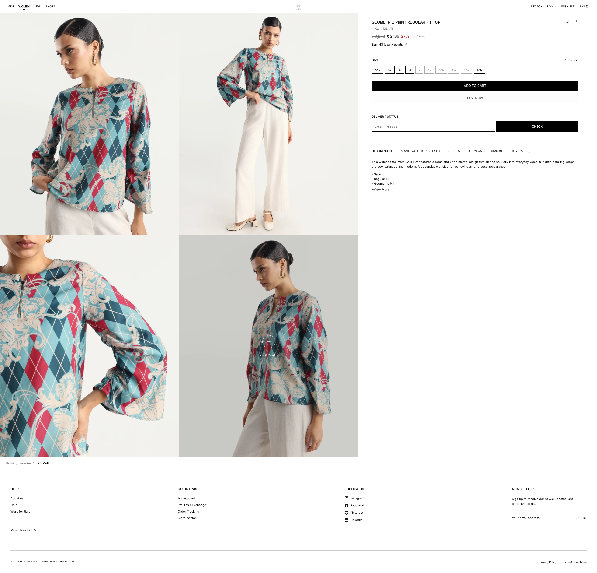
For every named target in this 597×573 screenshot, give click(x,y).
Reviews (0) (521, 151)
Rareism (25, 463)
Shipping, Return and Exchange (475, 151)
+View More (380, 189)
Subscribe (579, 518)
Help (13, 505)
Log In (551, 6)
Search (536, 6)
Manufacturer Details (420, 151)
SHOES (50, 6)
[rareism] (298, 6)
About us (17, 498)
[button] (567, 21)
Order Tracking (188, 511)
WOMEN (24, 6)
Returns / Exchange (192, 505)
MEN (10, 6)
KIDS (37, 6)
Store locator (187, 518)
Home (10, 463)
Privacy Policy (548, 562)
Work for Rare (20, 511)
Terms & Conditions (574, 562)
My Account (186, 498)
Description (382, 151)
